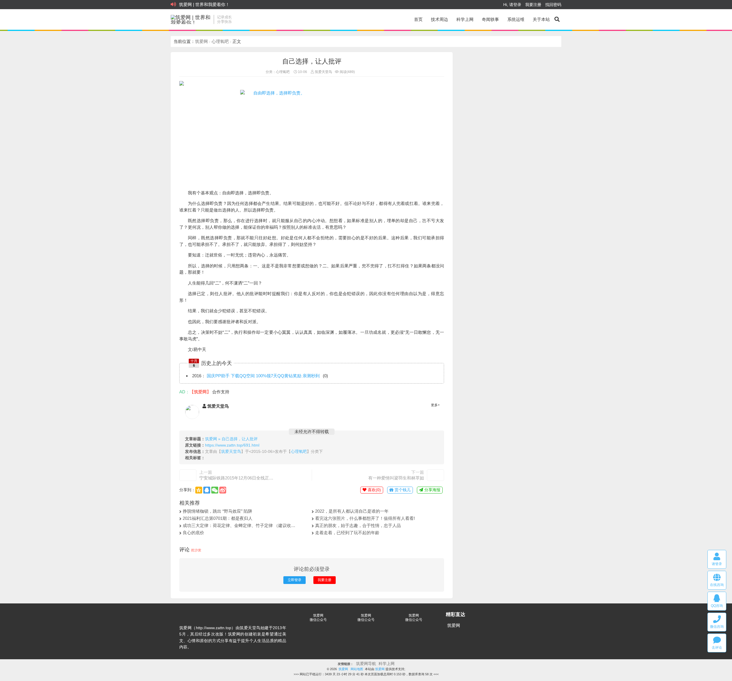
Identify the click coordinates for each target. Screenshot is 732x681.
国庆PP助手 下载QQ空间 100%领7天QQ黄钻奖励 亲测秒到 (263, 375)
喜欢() (374, 490)
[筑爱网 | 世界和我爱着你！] (191, 19)
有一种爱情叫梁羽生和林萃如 (396, 477)
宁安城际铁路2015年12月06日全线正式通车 (236, 477)
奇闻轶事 (490, 19)
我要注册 (533, 4)
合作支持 (220, 391)
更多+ (435, 405)
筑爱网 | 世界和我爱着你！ (204, 4)
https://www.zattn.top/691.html (232, 445)
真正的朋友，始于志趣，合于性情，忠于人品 (358, 525)
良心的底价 (193, 532)
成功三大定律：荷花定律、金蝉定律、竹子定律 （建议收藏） (240, 525)
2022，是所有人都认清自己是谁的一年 (352, 511)
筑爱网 (201, 41)
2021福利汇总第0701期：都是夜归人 (217, 518)
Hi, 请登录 (512, 4)
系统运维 (515, 19)
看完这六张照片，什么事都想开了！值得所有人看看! (365, 518)
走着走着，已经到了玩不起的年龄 (347, 532)
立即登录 (294, 580)
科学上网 (465, 19)
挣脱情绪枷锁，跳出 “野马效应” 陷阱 (217, 511)
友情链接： (345, 664)
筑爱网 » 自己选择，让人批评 (231, 439)
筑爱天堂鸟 (323, 72)
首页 (418, 19)
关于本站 (541, 19)
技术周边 (439, 19)
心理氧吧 (220, 41)
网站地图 (357, 669)
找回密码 (553, 4)
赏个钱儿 (402, 490)
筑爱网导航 (366, 664)
